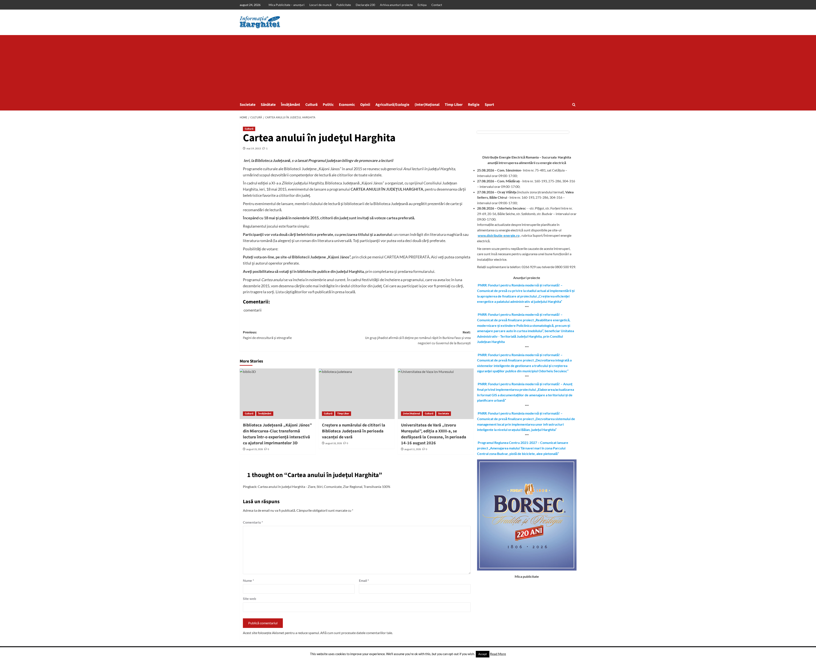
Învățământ (290, 104)
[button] (574, 104)
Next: (418, 338)
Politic (328, 104)
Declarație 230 (365, 5)
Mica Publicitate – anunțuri (287, 5)
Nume (248, 580)
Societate (247, 104)
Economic (347, 104)
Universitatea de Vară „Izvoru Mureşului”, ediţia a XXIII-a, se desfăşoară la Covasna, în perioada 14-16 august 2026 (433, 434)
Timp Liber (454, 104)
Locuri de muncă (320, 5)
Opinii (365, 104)
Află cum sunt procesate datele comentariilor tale (356, 633)
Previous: (267, 335)
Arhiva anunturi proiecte (396, 5)
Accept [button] (482, 654)
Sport (489, 104)
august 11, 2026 (412, 449)
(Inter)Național (427, 104)
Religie (473, 104)
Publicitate (343, 5)
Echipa (422, 5)
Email (364, 580)
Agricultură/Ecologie (392, 104)
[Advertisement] (408, 67)
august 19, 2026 (254, 449)
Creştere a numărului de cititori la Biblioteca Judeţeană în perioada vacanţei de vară (353, 431)
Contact (436, 5)
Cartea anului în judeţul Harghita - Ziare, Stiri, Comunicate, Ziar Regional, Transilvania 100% (324, 486)
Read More (498, 654)
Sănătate (268, 104)
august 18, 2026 (333, 443)
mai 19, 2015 (253, 148)
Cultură (311, 104)
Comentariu (253, 522)
